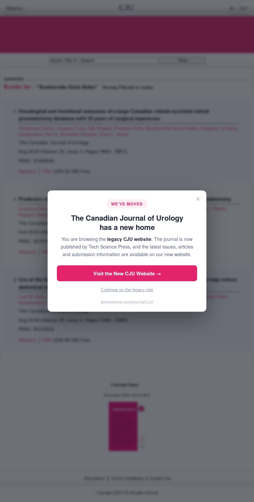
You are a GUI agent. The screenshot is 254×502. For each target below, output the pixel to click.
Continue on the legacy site (127, 289)
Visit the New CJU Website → (127, 273)
